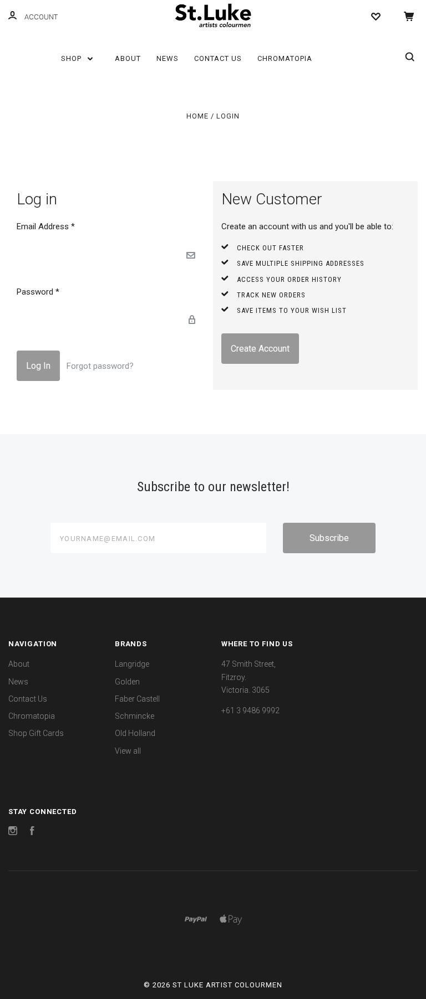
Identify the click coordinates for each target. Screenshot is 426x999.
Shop (72, 58)
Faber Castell (137, 698)
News (167, 58)
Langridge (132, 664)
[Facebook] (32, 832)
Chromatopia (284, 58)
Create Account (260, 348)
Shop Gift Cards (36, 733)
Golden (127, 681)
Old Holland (135, 733)
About (128, 58)
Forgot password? (100, 366)
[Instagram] (12, 832)
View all (128, 750)
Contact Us (218, 58)
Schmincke (134, 716)
